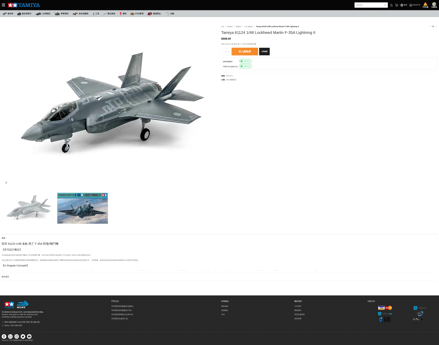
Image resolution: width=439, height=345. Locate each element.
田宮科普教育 (299, 314)
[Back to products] (433, 26)
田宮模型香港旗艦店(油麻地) (122, 306)
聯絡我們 (297, 310)
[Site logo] (24, 5)
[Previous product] (430, 26)
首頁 (222, 26)
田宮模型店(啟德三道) (119, 319)
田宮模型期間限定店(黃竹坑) (122, 314)
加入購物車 (244, 51)
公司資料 (297, 306)
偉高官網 (297, 319)
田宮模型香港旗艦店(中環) (121, 310)
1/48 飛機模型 (248, 26)
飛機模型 (239, 26)
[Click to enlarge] (6, 182)
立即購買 (264, 51)
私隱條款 (224, 310)
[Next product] (436, 26)
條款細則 (224, 306)
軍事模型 (230, 26)
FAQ (223, 314)
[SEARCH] (385, 5)
